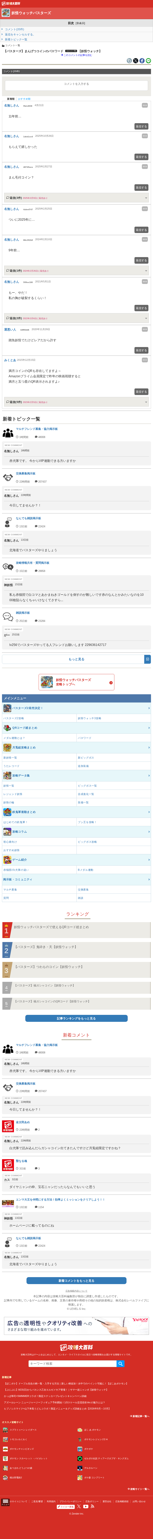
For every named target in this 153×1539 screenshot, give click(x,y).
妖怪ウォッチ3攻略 (89, 718)
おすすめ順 (24, 99)
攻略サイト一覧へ (139, 1489)
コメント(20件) (14, 29)
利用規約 (51, 1501)
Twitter (79, 1506)
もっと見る (76, 659)
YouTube (86, 1507)
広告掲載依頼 (121, 1501)
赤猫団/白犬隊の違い (16, 869)
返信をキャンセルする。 (20, 34)
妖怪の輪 (8, 802)
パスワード (85, 737)
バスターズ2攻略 (13, 718)
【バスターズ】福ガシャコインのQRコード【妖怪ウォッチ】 (52, 1001)
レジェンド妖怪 (13, 794)
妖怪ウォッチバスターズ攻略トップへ (73, 682)
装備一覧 (83, 802)
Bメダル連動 (85, 869)
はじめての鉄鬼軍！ (15, 822)
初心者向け (10, 841)
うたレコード (11, 766)
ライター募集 (67, 1507)
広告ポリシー (92, 1501)
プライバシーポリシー (70, 1501)
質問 (6, 897)
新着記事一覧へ (140, 1416)
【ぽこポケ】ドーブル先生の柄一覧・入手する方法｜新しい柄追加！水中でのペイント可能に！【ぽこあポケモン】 (66, 1383)
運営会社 (107, 1501)
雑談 (80, 897)
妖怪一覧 (8, 785)
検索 (121, 1363)
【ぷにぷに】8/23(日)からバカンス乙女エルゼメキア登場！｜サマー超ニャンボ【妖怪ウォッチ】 (56, 1389)
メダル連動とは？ (14, 737)
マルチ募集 (10, 889)
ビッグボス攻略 (87, 841)
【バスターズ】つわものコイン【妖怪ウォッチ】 (49, 966)
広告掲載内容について (76, 1291)
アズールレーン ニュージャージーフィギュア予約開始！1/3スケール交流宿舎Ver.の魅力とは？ (54, 1402)
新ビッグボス (86, 757)
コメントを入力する (76, 83)
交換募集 (83, 889)
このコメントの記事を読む (77, 55)
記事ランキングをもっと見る (76, 1018)
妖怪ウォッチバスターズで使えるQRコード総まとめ (51, 927)
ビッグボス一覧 (87, 785)
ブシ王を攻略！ (87, 822)
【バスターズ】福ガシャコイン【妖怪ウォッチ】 (44, 985)
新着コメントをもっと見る (76, 1280)
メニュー (5, 1504)
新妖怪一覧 (10, 757)
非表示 (80, 23)
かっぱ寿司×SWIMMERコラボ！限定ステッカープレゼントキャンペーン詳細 (45, 1396)
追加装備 (83, 766)
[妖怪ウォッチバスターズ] (11, 4)
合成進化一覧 (86, 794)
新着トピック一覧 (15, 39)
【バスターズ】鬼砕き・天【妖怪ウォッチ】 (46, 947)
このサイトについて (17, 1501)
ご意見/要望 (37, 1501)
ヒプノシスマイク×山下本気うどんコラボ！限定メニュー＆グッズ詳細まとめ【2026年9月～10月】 (57, 1408)
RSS (92, 1506)
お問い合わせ (139, 1501)
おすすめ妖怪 (11, 850)
